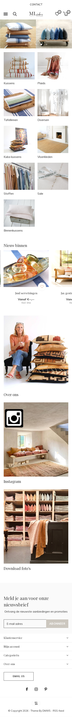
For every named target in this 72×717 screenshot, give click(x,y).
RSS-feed (58, 710)
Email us (19, 676)
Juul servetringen (26, 293)
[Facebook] (27, 689)
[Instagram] (36, 689)
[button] (5, 14)
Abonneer (57, 623)
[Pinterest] (45, 689)
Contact (36, 4)
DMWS (46, 710)
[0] (65, 14)
